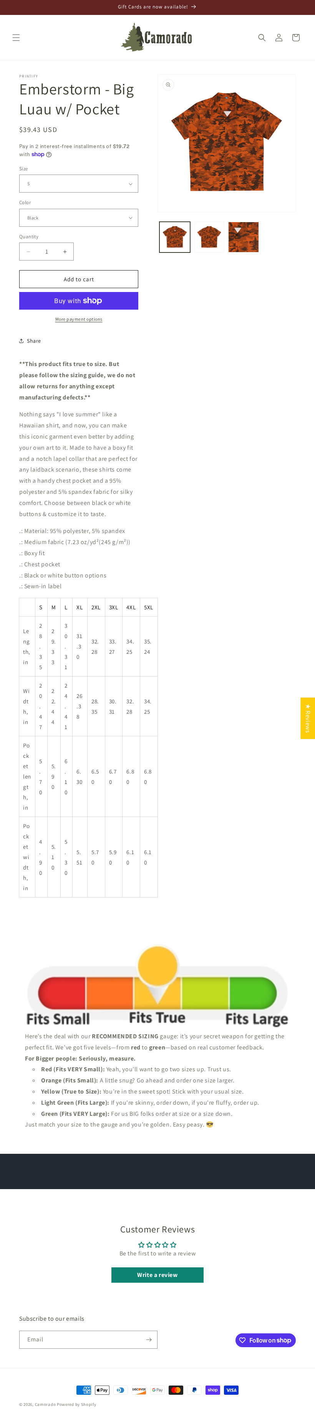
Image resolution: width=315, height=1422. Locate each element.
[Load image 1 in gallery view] (174, 237)
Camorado (45, 1404)
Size (23, 168)
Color (25, 202)
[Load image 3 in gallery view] (243, 237)
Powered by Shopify (76, 1404)
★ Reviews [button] (308, 718)
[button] (16, 37)
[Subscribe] (148, 1340)
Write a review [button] (157, 1275)
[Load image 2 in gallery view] (209, 237)
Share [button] (34, 340)
